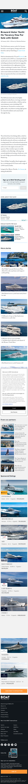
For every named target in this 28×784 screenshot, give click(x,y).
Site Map (16, 731)
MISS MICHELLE (7, 519)
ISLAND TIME (18, 226)
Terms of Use (4, 712)
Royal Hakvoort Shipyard (8, 681)
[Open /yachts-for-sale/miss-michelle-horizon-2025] (14, 509)
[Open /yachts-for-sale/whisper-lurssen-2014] (14, 645)
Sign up (14, 771)
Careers (3, 710)
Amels (3, 499)
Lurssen (4, 657)
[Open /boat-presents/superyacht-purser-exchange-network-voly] (7, 468)
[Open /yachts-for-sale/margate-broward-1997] (7, 237)
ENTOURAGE (6, 496)
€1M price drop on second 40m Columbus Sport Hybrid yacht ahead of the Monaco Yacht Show (13, 340)
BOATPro (16, 727)
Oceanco (4, 544)
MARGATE (17, 234)
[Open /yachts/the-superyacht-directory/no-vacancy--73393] (14, 206)
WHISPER (5, 655)
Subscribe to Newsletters (14, 691)
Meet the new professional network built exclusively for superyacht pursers (20, 468)
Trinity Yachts (5, 566)
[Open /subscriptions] (11, 753)
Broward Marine (5, 217)
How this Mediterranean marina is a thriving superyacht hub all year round (20, 443)
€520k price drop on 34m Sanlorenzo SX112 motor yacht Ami (13, 317)
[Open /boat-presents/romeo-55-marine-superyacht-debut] (7, 435)
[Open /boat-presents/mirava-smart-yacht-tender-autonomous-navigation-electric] (7, 427)
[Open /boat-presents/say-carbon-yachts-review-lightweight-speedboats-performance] (7, 460)
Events (15, 725)
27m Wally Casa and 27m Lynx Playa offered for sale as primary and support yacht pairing (13, 271)
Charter (3, 729)
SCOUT (4, 679)
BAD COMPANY (7, 564)
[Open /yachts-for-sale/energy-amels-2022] (14, 603)
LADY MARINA (7, 588)
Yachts (2, 725)
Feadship (4, 591)
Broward (21, 56)
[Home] (14, 11)
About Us (3, 706)
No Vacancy (4, 215)
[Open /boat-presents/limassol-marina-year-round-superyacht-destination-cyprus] (7, 443)
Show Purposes (14, 412)
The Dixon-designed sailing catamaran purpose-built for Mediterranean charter (20, 452)
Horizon (4, 521)
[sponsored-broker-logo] (4, 494)
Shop (15, 729)
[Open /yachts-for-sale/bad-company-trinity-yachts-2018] (14, 554)
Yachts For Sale (5, 727)
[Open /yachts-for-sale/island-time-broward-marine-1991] (7, 229)
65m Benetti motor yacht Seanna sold (12, 363)
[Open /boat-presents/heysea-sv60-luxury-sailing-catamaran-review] (7, 451)
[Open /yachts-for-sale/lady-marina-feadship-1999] (14, 579)
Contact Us (4, 708)
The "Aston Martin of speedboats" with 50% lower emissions (20, 459)
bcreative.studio (18, 733)
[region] (14, 392)
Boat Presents (4, 736)
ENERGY (5, 613)
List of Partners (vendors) (7, 404)
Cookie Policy (4, 714)
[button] (24, 21)
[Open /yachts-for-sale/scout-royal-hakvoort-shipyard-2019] (14, 670)
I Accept (14, 408)
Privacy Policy (4, 716)
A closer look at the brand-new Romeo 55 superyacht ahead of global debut (20, 435)
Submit (23, 188)
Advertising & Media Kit (7, 703)
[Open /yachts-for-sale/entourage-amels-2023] (14, 487)
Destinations (4, 731)
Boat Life (3, 733)
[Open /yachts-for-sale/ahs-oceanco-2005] (14, 532)
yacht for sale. (5, 76)
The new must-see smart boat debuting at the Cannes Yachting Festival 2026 (21, 427)
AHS (3, 541)
